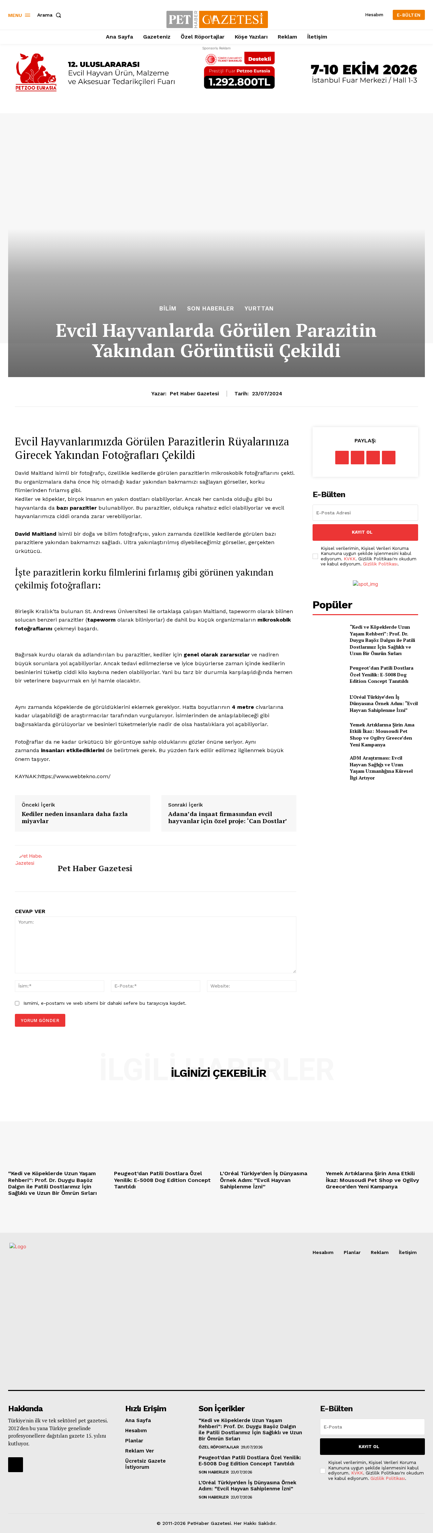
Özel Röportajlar (218, 1447)
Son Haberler (210, 308)
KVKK (350, 558)
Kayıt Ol (362, 532)
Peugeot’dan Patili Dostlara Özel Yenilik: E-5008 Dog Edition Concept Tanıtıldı (381, 674)
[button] (50, 15)
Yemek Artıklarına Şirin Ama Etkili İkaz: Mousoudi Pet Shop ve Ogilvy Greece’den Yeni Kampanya (382, 734)
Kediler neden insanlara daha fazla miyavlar (75, 817)
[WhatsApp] (388, 457)
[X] (357, 457)
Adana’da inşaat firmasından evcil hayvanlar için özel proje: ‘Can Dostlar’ (227, 817)
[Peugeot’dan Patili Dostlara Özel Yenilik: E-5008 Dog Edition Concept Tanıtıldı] (328, 675)
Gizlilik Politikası (380, 563)
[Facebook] (342, 457)
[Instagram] (15, 1464)
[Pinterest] (373, 457)
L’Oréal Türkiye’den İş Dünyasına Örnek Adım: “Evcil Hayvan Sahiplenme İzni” (384, 703)
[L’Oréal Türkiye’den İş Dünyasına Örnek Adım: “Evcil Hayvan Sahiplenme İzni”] (328, 703)
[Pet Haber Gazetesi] (31, 868)
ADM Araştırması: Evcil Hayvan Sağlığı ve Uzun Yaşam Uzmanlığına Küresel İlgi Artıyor (381, 767)
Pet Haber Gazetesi (194, 394)
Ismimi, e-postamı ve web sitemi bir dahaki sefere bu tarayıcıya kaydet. (104, 1003)
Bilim (168, 308)
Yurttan (259, 308)
